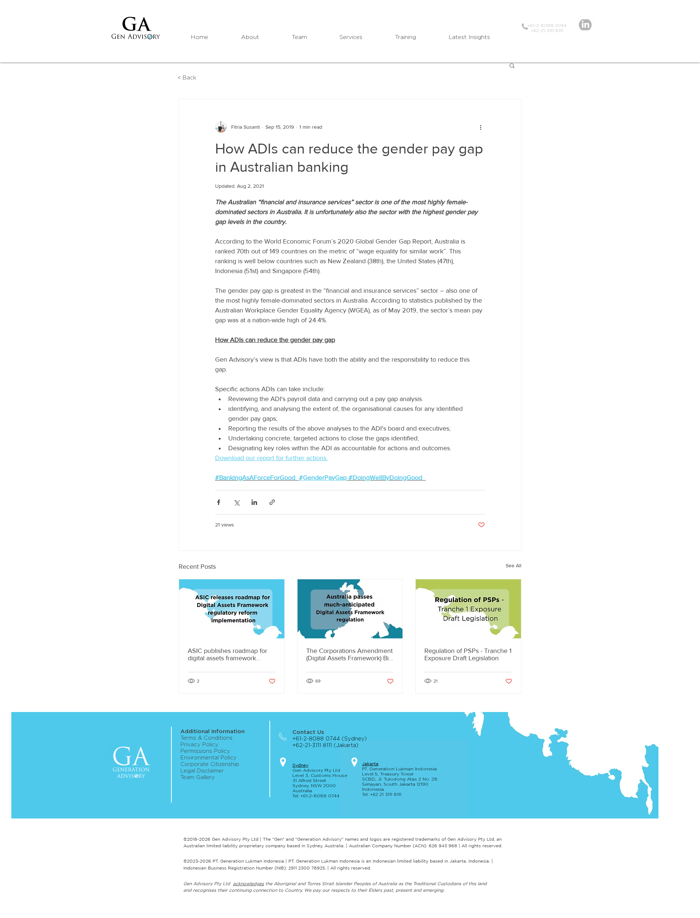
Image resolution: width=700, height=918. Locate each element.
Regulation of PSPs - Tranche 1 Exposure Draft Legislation (468, 654)
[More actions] (480, 126)
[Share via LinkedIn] (254, 502)
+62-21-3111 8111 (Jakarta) (328, 745)
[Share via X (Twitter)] (236, 502)
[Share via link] (272, 502)
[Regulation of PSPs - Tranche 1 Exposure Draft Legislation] (468, 608)
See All (513, 565)
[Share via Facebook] (218, 502)
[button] (512, 65)
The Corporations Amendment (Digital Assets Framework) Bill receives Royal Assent (349, 654)
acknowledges (248, 883)
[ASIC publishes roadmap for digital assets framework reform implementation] (231, 608)
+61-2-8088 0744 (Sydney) (329, 739)
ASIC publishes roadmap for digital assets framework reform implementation (227, 654)
